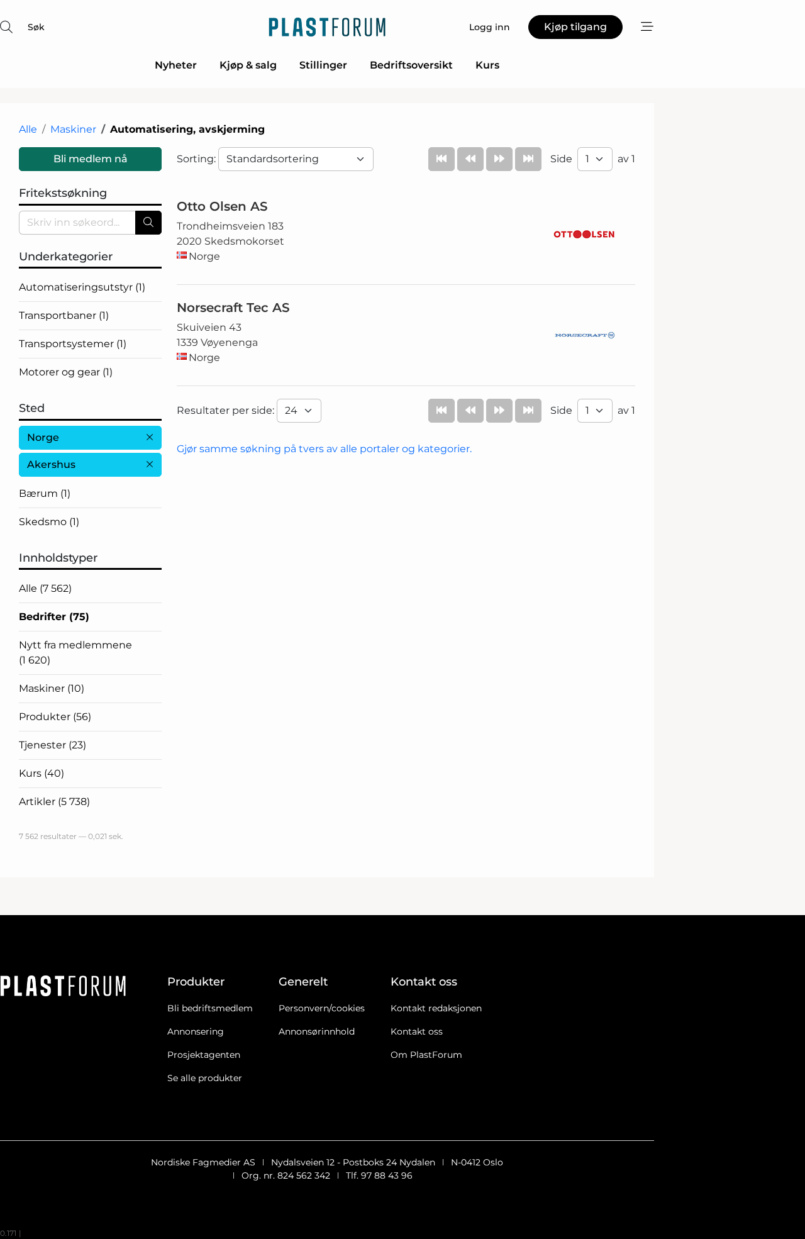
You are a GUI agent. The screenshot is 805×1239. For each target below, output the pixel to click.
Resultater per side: (227, 410)
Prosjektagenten (203, 1054)
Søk (36, 27)
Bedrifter (54, 617)
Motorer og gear (66, 372)
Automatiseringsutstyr (82, 287)
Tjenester (52, 745)
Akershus (51, 464)
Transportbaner (64, 315)
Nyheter (176, 65)
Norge (43, 437)
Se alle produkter (204, 1078)
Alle (28, 129)
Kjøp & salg (248, 65)
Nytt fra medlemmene (75, 652)
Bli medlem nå (90, 159)
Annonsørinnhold (317, 1031)
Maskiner (73, 129)
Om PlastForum (426, 1054)
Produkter (55, 717)
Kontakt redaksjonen (436, 1008)
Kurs (487, 65)
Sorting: (197, 159)
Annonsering (195, 1031)
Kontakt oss (417, 1031)
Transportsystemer (72, 344)
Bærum (44, 493)
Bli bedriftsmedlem (210, 1008)
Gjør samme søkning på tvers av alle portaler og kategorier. (324, 449)
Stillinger (323, 65)
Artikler (54, 802)
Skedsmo (49, 522)
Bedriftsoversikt (411, 65)
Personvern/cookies (322, 1008)
